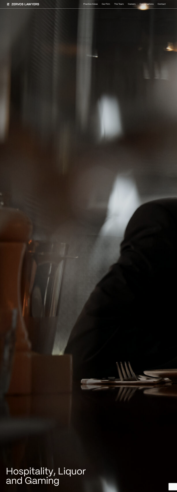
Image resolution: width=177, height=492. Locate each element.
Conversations (147, 4)
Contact (162, 4)
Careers (131, 4)
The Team (119, 4)
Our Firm (106, 4)
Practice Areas (90, 4)
